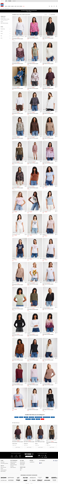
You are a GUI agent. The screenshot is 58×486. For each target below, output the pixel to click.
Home (1, 8)
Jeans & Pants (3, 17)
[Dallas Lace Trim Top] (50, 296)
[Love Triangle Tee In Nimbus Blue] (55, 186)
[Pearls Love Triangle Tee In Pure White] (35, 248)
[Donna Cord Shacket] (35, 151)
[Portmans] (11, 477)
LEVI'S (33, 419)
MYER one (31, 460)
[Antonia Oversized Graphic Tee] (40, 282)
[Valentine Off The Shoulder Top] (19, 151)
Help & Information (13, 460)
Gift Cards (22, 460)
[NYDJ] (54, 480)
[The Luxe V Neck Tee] (40, 61)
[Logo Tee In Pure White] (25, 234)
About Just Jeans (3, 467)
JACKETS (26, 417)
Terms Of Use (27, 483)
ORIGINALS (28, 419)
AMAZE (53, 417)
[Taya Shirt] (35, 397)
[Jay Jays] (10, 1)
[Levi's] (47, 477)
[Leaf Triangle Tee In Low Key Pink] (35, 200)
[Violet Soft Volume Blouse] (35, 26)
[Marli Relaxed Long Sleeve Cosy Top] (25, 282)
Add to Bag (18, 447)
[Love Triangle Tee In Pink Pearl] (19, 200)
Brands (20, 6)
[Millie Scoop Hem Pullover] (50, 372)
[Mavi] (25, 480)
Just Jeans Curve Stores (4, 463)
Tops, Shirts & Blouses (4, 20)
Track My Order (12, 463)
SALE (42, 419)
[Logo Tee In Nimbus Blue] (50, 200)
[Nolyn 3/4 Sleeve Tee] (40, 432)
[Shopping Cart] (56, 6)
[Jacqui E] (14, 1)
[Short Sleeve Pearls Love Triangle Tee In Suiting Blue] (19, 248)
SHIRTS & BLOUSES (38, 417)
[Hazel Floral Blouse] (19, 51)
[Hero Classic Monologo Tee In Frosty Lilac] (50, 248)
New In (6, 6)
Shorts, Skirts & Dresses (4, 23)
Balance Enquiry (22, 463)
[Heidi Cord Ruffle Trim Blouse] (19, 347)
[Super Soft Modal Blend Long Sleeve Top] (19, 322)
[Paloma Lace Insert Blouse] (50, 26)
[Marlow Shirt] (50, 151)
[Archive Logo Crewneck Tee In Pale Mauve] (50, 224)
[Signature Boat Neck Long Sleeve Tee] (19, 26)
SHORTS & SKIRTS (46, 417)
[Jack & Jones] (47, 480)
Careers (2, 468)
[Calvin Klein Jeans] (4, 480)
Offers (9, 6)
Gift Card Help (22, 464)
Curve (15, 6)
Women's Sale (7, 8)
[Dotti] (18, 477)
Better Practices (3, 471)
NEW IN (16, 417)
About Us (2, 465)
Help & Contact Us (13, 467)
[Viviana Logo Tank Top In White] (35, 224)
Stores (2, 460)
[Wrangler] (18, 480)
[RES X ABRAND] (33, 480)
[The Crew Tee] (35, 175)
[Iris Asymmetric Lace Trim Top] (50, 51)
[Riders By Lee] (54, 477)
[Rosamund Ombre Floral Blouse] (50, 322)
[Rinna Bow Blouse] (19, 76)
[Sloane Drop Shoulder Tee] (35, 126)
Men (18, 6)
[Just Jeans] (4, 477)
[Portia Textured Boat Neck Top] (19, 372)
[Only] (40, 480)
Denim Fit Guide (22, 467)
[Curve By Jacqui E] (40, 477)
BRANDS (38, 419)
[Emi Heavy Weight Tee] (55, 86)
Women (12, 6)
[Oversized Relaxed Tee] (55, 111)
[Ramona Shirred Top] (35, 76)
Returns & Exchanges (13, 464)
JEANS (21, 417)
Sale (23, 6)
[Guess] (11, 480)
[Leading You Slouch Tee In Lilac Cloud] (19, 397)
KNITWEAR (31, 417)
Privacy (31, 483)
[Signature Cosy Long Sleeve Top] (35, 347)
